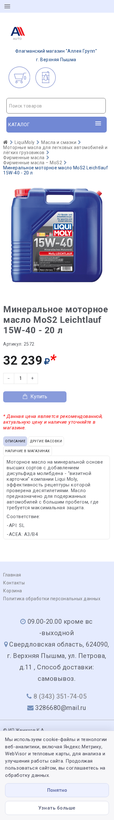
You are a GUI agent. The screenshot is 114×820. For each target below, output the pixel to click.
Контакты (14, 582)
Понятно (57, 790)
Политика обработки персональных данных (51, 598)
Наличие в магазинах (27, 451)
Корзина (12, 590)
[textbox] (56, 106)
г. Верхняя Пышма (56, 55)
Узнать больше (57, 808)
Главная (12, 574)
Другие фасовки (46, 441)
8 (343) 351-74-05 (60, 696)
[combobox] (56, 106)
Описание (15, 441)
